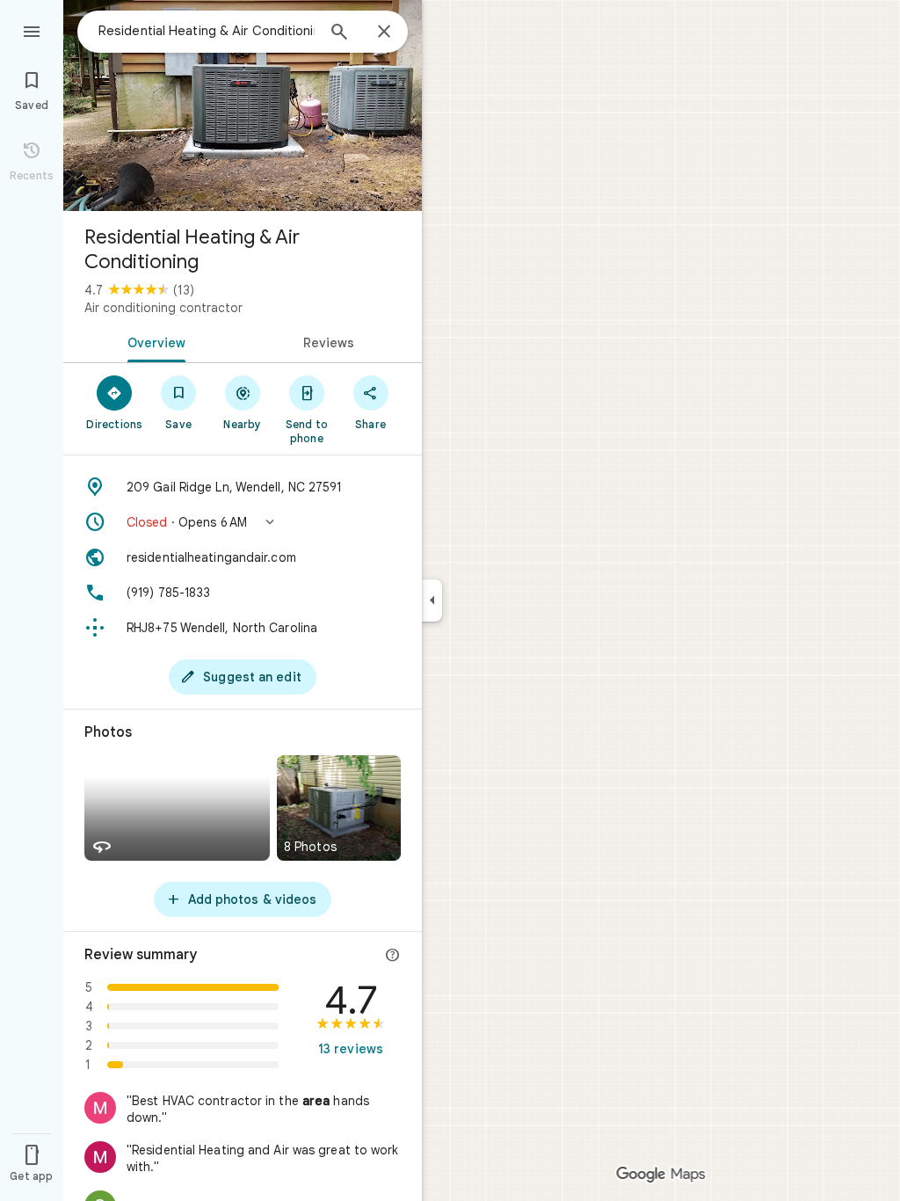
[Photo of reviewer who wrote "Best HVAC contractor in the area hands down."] (100, 1108)
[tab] (153, 341)
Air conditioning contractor (163, 308)
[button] (242, 522)
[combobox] (206, 30)
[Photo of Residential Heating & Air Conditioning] (242, 105)
